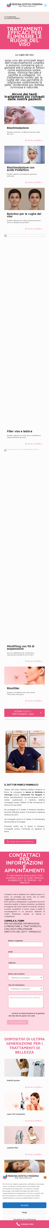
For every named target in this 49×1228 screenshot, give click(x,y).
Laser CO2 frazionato (16, 1114)
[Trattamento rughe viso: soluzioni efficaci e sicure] (24, 5)
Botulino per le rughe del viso (24, 215)
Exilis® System (13, 1080)
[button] (45, 1177)
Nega (24, 1212)
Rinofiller (13, 688)
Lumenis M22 (12, 1148)
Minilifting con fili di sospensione (20, 647)
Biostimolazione (18, 128)
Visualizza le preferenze (24, 1219)
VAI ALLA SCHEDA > (35, 140)
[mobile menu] (45, 5)
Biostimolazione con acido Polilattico (20, 169)
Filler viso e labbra (19, 431)
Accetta (24, 1205)
